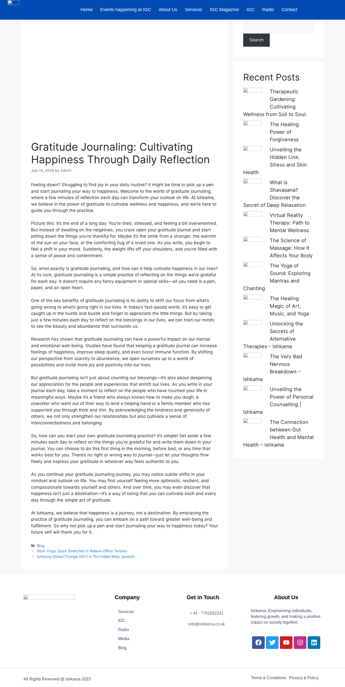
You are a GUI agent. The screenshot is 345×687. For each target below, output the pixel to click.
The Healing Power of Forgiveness (284, 132)
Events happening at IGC (125, 9)
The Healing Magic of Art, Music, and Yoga (289, 306)
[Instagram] (300, 642)
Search (257, 39)
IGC (251, 9)
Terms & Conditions (268, 678)
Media (123, 639)
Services (193, 9)
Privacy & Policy (303, 678)
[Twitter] (272, 642)
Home (87, 9)
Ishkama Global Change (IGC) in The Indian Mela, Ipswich (86, 556)
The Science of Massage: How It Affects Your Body (291, 248)
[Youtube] (286, 642)
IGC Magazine (224, 9)
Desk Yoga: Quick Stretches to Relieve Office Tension (82, 551)
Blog (40, 545)
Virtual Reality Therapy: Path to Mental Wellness (290, 222)
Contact (289, 9)
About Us (168, 9)
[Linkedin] (314, 642)
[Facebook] (258, 642)
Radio (268, 9)
